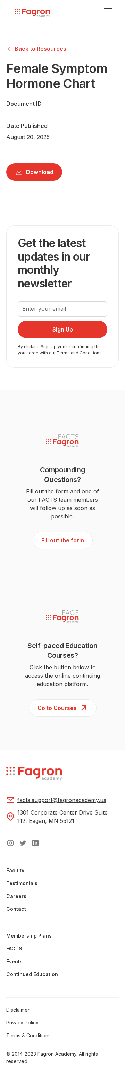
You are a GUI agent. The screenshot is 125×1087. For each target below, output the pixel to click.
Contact (16, 909)
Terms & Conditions (28, 1035)
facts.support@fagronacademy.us (61, 799)
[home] (30, 13)
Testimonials (22, 883)
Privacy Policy (22, 1022)
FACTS (14, 948)
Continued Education (32, 974)
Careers (16, 896)
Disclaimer (18, 1010)
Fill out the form (62, 540)
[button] (107, 11)
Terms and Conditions (79, 352)
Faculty (15, 870)
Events (14, 961)
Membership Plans (29, 936)
